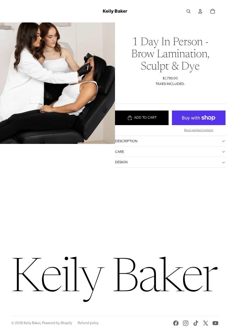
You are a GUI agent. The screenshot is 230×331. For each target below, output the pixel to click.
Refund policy (88, 323)
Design (121, 162)
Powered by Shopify (57, 323)
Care (119, 152)
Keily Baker (32, 323)
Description (126, 141)
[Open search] (188, 11)
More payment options (198, 130)
